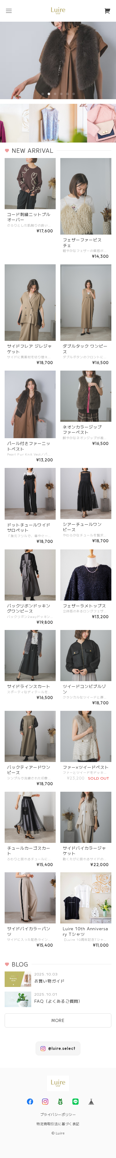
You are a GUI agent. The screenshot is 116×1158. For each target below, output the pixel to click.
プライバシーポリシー (58, 1114)
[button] (8, 11)
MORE (58, 1020)
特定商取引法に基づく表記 (58, 1123)
